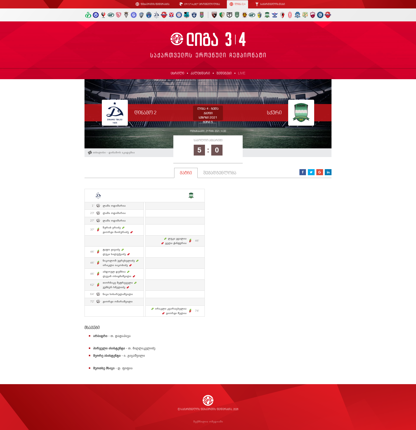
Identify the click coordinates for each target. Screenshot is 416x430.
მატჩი (186, 173)
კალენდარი (200, 73)
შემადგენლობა (219, 173)
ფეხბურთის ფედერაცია (154, 4)
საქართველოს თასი (272, 4)
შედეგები (224, 73)
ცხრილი (177, 73)
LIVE (241, 73)
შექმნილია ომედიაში (208, 421)
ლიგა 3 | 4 (239, 4)
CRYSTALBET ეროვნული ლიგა (202, 4)
